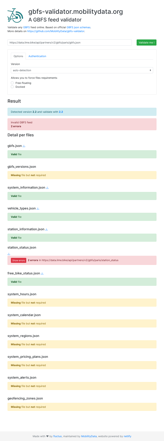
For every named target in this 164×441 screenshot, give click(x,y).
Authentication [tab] (37, 56)
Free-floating (23, 83)
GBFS (26, 27)
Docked (20, 86)
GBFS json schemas (78, 27)
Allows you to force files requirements (34, 77)
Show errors (18, 260)
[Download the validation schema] (24, 146)
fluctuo (57, 436)
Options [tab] (18, 56)
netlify (127, 436)
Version (15, 64)
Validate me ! (146, 42)
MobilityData (89, 436)
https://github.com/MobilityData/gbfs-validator (55, 31)
